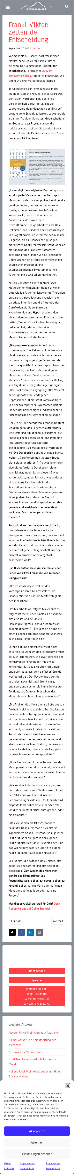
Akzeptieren (37, 1131)
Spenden (37, 980)
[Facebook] (21, 932)
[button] (68, 1085)
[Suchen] (66, 6)
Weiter (57, 921)
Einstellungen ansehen (37, 1154)
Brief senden (37, 971)
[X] (12, 932)
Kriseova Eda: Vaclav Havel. (25, 1052)
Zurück (16, 921)
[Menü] (8, 7)
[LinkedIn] (30, 932)
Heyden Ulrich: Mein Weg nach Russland (33, 1032)
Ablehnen (37, 1142)
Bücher (36, 48)
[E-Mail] (39, 932)
